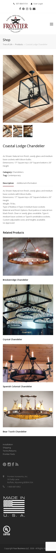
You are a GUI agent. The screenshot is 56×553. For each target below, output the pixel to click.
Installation (8, 444)
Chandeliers (18, 172)
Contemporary (14, 175)
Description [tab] (8, 183)
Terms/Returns (9, 450)
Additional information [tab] (27, 183)
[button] (51, 24)
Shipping (7, 447)
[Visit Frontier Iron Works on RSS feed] (16, 465)
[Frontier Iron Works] (15, 23)
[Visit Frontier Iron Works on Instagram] (9, 465)
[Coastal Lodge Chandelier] (28, 122)
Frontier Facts (9, 454)
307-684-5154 (21, 3)
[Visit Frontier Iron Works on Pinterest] (4, 465)
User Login (38, 3)
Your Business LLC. (21, 548)
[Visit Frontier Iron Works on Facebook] (13, 465)
